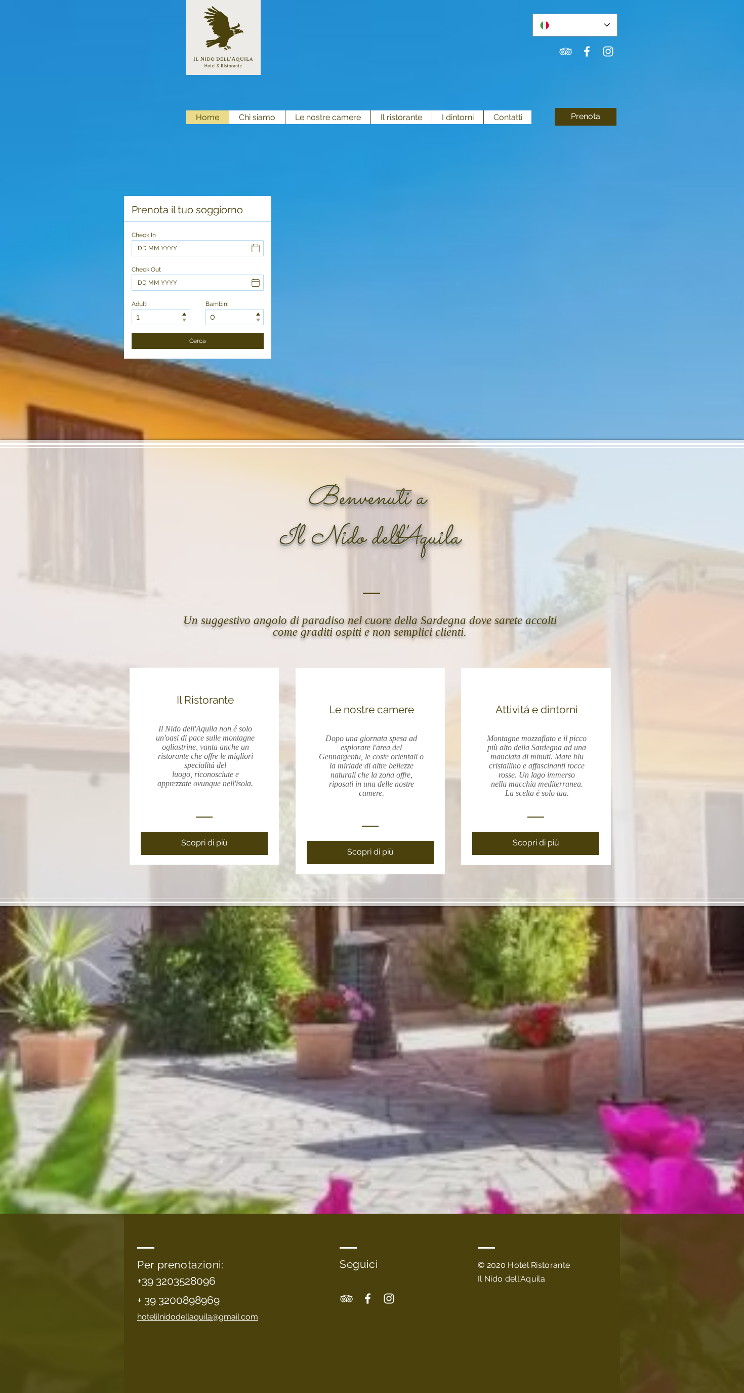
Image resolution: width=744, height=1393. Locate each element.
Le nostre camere (371, 709)
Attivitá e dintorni (536, 709)
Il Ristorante (205, 699)
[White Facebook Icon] (587, 51)
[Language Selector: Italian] (574, 25)
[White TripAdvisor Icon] (565, 51)
